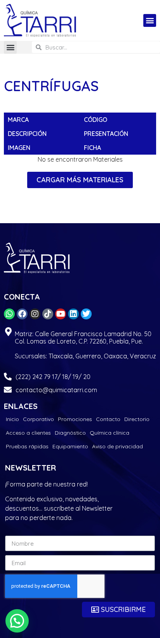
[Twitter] (86, 313)
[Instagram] (35, 313)
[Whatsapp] (9, 313)
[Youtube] (60, 313)
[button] (149, 20)
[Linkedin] (73, 313)
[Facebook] (22, 313)
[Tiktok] (47, 313)
